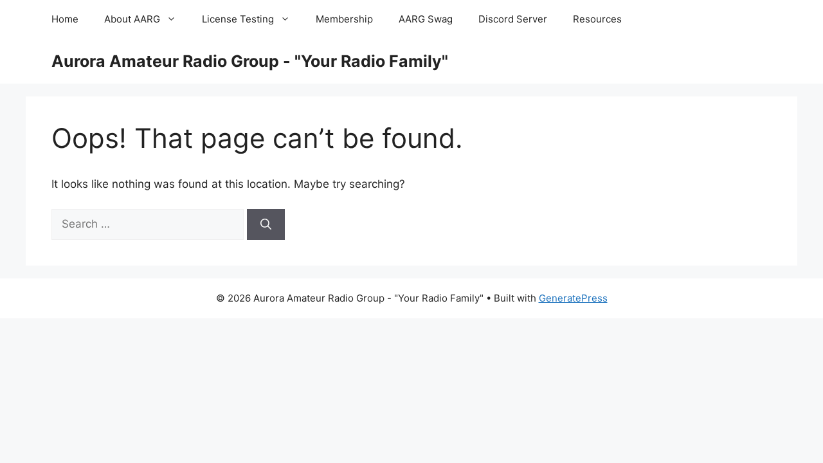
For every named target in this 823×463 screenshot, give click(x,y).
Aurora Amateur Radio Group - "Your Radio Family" (249, 61)
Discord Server (512, 19)
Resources (597, 19)
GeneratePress (573, 298)
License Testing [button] (238, 19)
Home (64, 19)
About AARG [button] (132, 19)
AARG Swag (426, 19)
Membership (344, 19)
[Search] (266, 224)
